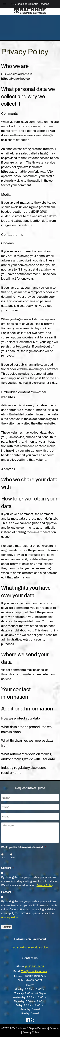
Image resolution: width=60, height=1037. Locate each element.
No (3, 857)
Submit (6, 926)
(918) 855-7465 (34, 966)
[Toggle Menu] (4, 4)
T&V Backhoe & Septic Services (30, 4)
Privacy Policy (44, 885)
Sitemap (55, 1028)
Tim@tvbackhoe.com (34, 971)
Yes (13, 857)
